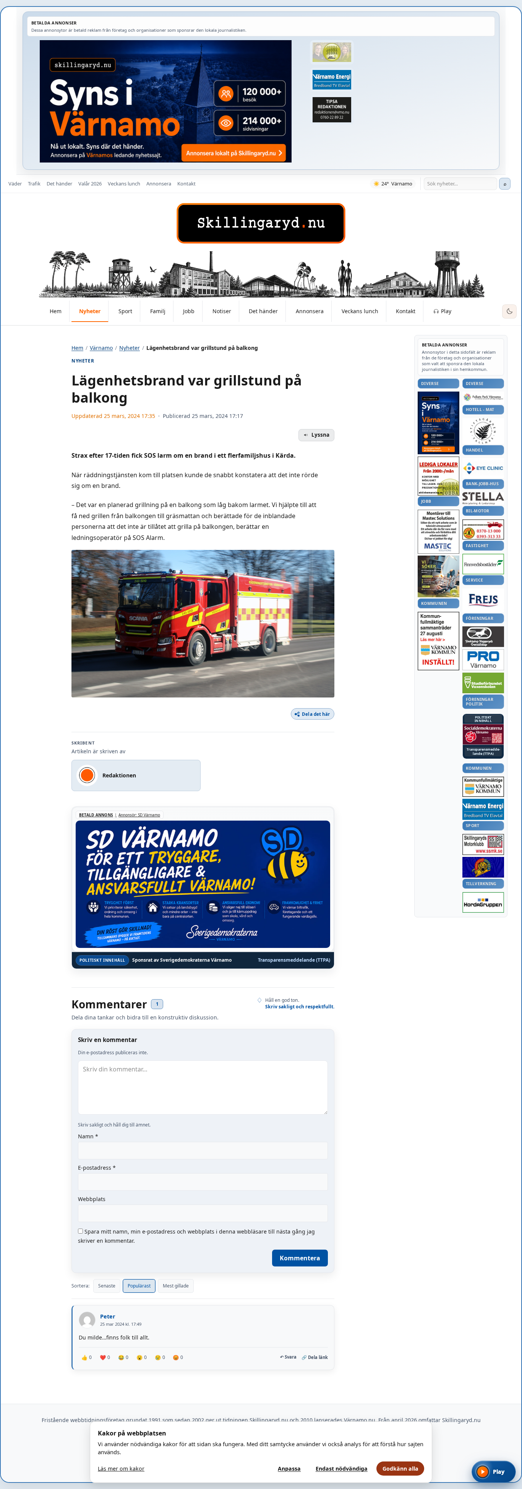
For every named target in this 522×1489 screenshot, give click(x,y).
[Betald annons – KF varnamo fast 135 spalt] (483, 787)
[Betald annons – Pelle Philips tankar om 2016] (331, 80)
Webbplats (91, 1199)
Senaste (106, 1286)
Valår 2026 (90, 183)
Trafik (34, 183)
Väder (15, 183)
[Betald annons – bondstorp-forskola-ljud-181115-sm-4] (331, 110)
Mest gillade (176, 1286)
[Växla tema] (509, 311)
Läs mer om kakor (121, 1468)
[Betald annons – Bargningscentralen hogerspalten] (483, 529)
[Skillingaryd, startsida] (261, 223)
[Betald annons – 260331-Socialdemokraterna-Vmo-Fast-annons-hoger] (483, 734)
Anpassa (289, 1468)
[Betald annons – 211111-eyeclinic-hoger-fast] (483, 468)
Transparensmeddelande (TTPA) (294, 960)
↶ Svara (288, 1357)
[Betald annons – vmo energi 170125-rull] (483, 809)
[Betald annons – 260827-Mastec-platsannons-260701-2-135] (438, 532)
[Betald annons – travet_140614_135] (483, 636)
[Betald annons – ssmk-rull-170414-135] (483, 844)
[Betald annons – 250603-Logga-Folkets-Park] (483, 397)
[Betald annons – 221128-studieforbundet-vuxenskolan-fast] (483, 683)
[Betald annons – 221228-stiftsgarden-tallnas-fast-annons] (483, 431)
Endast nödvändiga (342, 1468)
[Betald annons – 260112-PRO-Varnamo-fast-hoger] (483, 659)
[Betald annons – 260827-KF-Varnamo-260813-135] (438, 641)
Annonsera (158, 183)
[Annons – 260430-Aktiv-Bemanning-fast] (331, 52)
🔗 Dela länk (315, 1357)
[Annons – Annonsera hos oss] (438, 423)
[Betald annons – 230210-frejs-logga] (483, 600)
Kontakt (186, 183)
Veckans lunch (124, 183)
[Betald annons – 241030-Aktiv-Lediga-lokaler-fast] (438, 476)
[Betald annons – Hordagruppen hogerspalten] (483, 902)
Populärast (139, 1286)
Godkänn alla (400, 1468)
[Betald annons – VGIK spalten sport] (483, 867)
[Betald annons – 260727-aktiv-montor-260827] (438, 576)
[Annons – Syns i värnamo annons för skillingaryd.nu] (165, 101)
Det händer (59, 183)
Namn (88, 1136)
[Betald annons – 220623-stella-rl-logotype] (483, 498)
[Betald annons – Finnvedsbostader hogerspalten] (483, 564)
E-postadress (97, 1167)
